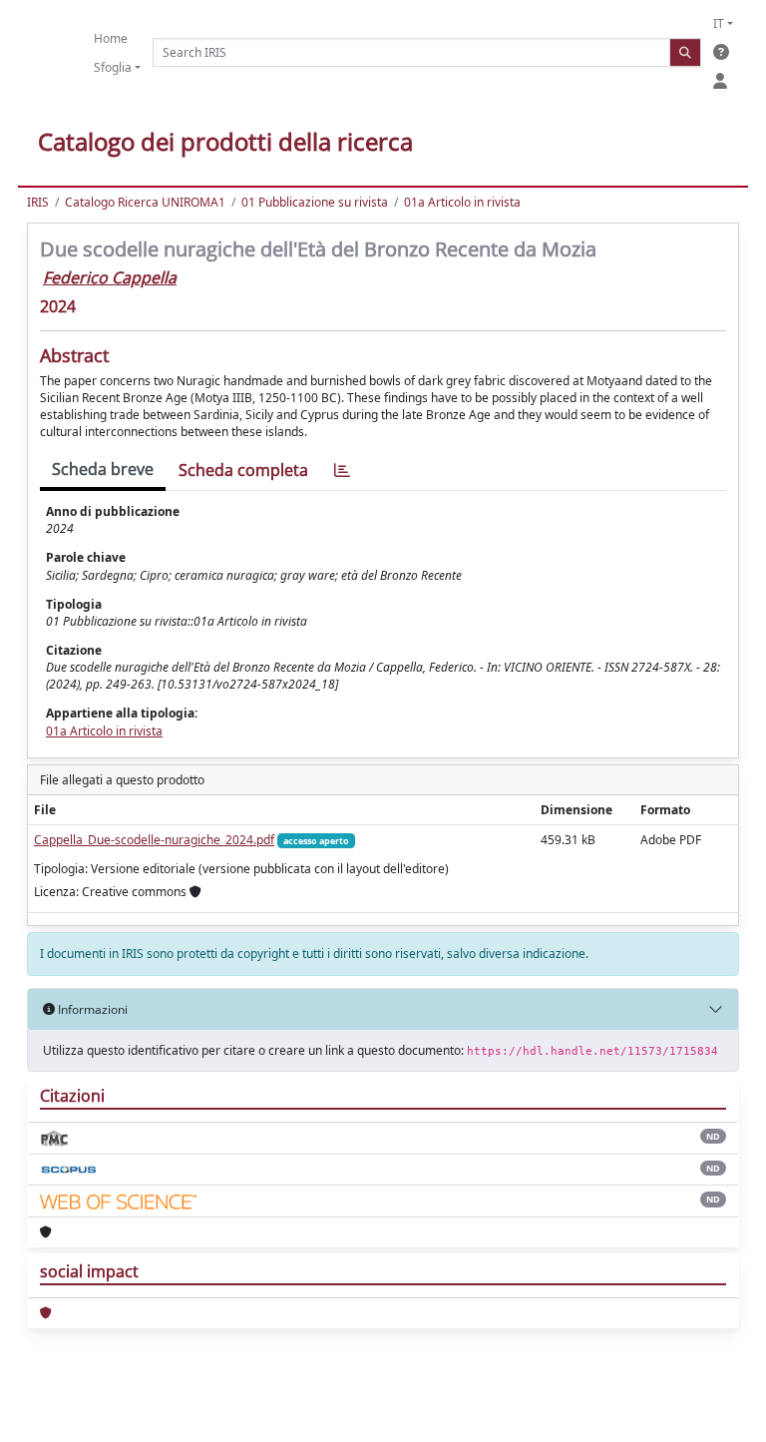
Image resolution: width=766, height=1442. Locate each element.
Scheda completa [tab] (243, 470)
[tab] (342, 470)
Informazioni (91, 1009)
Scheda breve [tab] (103, 469)
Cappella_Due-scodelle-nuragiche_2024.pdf (154, 839)
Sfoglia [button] (113, 67)
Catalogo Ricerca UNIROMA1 (145, 202)
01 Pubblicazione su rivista (314, 202)
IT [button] (718, 23)
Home (111, 38)
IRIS (38, 202)
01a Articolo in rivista (462, 202)
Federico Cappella (110, 277)
